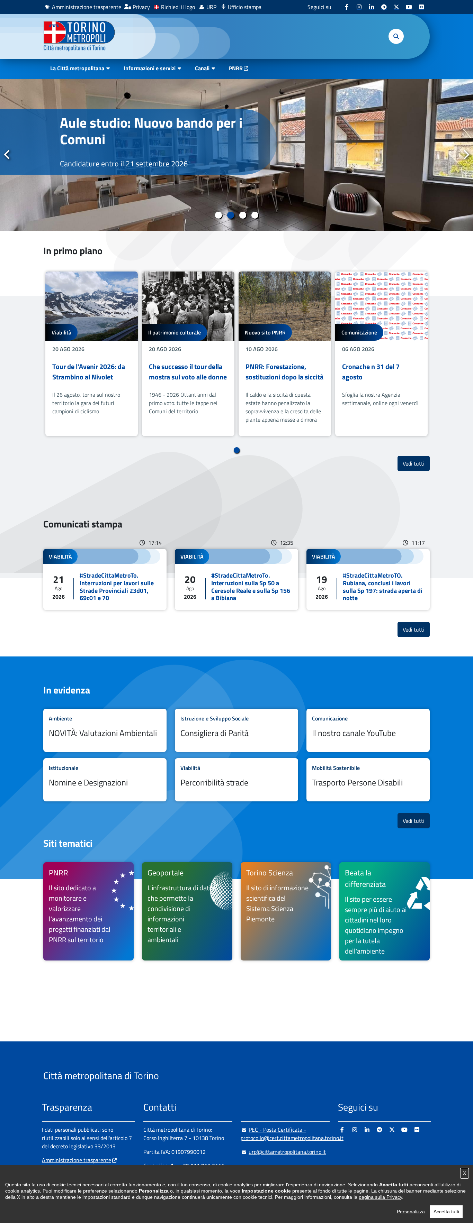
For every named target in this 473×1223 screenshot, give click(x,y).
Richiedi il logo (178, 7)
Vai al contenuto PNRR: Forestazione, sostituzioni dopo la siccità (285, 353)
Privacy (141, 7)
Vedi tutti (416, 463)
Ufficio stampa (244, 7)
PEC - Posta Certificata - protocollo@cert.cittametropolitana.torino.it (292, 1133)
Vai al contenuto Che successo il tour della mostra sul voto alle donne (188, 353)
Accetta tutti (446, 1211)
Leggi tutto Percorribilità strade (236, 779)
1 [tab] (218, 215)
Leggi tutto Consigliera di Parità (236, 730)
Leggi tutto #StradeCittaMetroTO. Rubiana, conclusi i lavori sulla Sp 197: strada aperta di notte (368, 579)
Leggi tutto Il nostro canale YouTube (368, 730)
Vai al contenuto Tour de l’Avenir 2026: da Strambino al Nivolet (91, 353)
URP (211, 7)
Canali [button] (202, 68)
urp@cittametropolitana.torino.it (287, 1152)
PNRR (236, 68)
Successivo (465, 154)
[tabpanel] (236, 155)
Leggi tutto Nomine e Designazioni (105, 779)
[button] (396, 36)
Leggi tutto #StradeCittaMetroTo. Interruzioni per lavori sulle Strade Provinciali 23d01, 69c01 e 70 (105, 579)
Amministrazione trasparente (86, 7)
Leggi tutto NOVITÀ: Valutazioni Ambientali (105, 730)
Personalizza (411, 1211)
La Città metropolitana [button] (77, 68)
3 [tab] (243, 215)
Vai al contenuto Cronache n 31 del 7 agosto (381, 353)
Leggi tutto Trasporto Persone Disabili (368, 779)
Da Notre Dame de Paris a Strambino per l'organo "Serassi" (136, 139)
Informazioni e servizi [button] (150, 68)
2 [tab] (230, 215)
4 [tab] (255, 215)
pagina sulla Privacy (380, 1197)
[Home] (82, 36)
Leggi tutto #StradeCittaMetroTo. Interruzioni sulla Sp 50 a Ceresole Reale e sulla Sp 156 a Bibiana (236, 579)
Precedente (7, 154)
